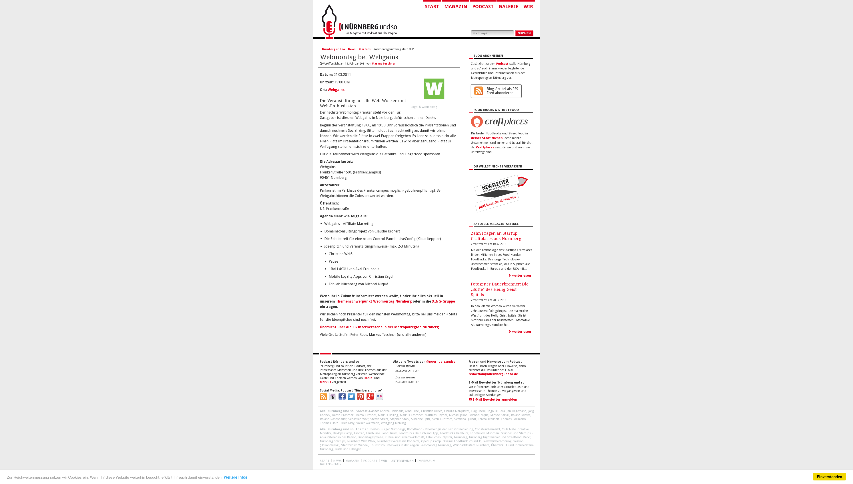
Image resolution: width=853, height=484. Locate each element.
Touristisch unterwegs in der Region (394, 445)
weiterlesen (521, 275)
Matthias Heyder (436, 415)
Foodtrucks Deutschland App (418, 433)
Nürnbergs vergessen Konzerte (398, 441)
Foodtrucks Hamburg (454, 433)
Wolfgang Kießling (393, 423)
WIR (384, 460)
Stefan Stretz (379, 419)
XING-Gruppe (443, 301)
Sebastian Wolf (358, 419)
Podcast (483, 6)
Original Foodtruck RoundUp (462, 441)
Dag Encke (478, 411)
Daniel (368, 378)
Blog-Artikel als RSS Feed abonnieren (502, 91)
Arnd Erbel (412, 411)
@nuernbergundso (440, 361)
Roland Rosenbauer (333, 419)
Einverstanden (829, 476)
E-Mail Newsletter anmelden (494, 399)
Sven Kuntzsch (442, 419)
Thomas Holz (329, 423)
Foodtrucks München (484, 433)
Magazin (455, 6)
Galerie (508, 6)
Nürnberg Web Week (361, 441)
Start (432, 6)
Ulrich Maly (347, 423)
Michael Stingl (499, 415)
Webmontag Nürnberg (436, 445)
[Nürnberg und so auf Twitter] (351, 399)
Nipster (447, 437)
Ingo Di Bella (496, 411)
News (351, 49)
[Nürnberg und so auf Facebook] (342, 399)
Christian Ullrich (431, 411)
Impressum (426, 460)
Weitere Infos (235, 477)
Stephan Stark (399, 419)
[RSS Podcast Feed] (323, 399)
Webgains (336, 90)
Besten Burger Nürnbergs (387, 429)
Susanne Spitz (420, 419)
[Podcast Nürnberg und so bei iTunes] (332, 399)
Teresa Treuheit (488, 419)
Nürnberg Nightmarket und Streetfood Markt (499, 437)
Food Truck (389, 433)
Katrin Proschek (343, 415)
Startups (365, 49)
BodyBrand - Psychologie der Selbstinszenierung (440, 429)
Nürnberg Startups (332, 441)
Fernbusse (373, 433)
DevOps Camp (342, 433)
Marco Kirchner (365, 415)
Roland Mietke (520, 415)
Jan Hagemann (516, 411)
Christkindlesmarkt (487, 429)
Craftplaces (485, 147)
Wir (528, 6)
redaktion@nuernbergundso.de (493, 374)
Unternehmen (402, 460)
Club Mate (509, 429)
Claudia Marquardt (456, 411)
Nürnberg (460, 437)
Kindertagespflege (370, 437)
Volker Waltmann (367, 423)
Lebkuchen (433, 437)
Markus (325, 382)
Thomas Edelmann (513, 419)
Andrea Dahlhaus (391, 411)
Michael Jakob (458, 415)
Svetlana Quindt (465, 419)
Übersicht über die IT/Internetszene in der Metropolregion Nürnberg (379, 327)
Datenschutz (331, 464)
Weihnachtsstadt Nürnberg (471, 445)
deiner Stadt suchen (487, 138)
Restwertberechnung (497, 441)
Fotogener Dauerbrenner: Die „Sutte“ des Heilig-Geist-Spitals (499, 289)
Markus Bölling (388, 415)
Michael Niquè (478, 415)
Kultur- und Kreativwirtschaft (404, 437)
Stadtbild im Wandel (354, 445)
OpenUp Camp (431, 441)
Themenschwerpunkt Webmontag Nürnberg (374, 301)
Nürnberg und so (333, 49)
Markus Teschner (411, 415)
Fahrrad (359, 433)
